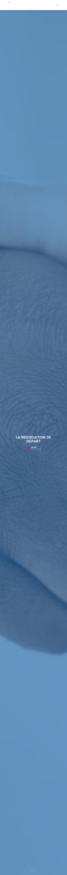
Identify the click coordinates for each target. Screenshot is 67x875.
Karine (34, 447)
